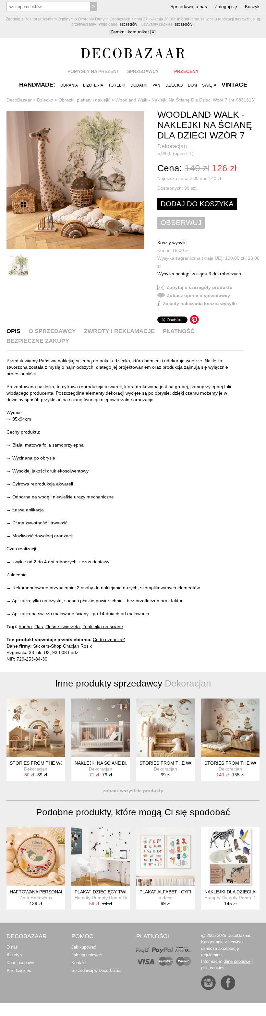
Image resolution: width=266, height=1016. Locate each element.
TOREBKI (116, 85)
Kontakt (78, 962)
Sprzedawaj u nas (188, 6)
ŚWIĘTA (209, 85)
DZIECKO (174, 85)
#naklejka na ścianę (102, 626)
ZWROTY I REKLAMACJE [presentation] (119, 331)
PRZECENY (186, 71)
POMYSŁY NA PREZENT (93, 71)
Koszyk (252, 6)
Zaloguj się (226, 6)
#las (38, 626)
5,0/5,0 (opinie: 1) (175, 153)
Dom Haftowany (35, 897)
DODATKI (138, 85)
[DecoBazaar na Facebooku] (228, 982)
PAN (156, 85)
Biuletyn (14, 954)
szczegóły (128, 24)
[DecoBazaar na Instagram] (208, 982)
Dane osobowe (20, 962)
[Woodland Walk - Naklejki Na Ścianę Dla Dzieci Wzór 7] (75, 180)
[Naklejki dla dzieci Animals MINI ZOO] (230, 856)
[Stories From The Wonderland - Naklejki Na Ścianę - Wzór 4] (35, 728)
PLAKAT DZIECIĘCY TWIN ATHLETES (114, 891)
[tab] (13, 331)
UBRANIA (69, 85)
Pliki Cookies (18, 970)
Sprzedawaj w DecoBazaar (96, 970)
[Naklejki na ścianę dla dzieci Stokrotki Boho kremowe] (100, 728)
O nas (12, 947)
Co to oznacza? (109, 639)
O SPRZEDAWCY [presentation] (52, 331)
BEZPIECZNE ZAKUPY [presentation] (37, 341)
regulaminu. (212, 954)
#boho (25, 626)
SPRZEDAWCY (143, 71)
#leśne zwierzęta (62, 626)
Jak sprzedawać (86, 954)
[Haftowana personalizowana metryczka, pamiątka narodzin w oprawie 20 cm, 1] (35, 856)
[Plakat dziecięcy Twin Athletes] (100, 856)
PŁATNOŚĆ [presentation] (179, 331)
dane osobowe (237, 961)
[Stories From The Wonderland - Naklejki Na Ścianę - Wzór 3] (230, 728)
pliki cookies (212, 967)
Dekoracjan (172, 146)
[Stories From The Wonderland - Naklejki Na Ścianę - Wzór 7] (165, 728)
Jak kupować (83, 947)
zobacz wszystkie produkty (133, 790)
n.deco (166, 897)
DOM (192, 85)
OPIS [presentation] (13, 331)
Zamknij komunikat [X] (133, 31)
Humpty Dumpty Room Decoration (110, 897)
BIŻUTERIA (93, 85)
